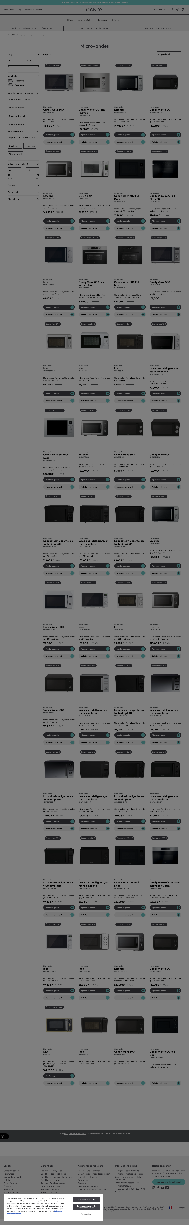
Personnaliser (86, 1214)
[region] (53, 1207)
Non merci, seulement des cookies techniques (86, 1207)
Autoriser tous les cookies (86, 1200)
